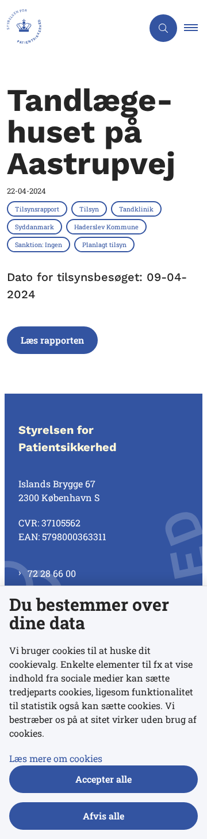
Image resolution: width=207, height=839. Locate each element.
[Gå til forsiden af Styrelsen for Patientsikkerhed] (71, 28)
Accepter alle (103, 779)
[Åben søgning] (163, 28)
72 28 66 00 (52, 573)
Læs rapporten (52, 340)
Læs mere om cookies (55, 758)
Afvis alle (103, 816)
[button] (195, 28)
